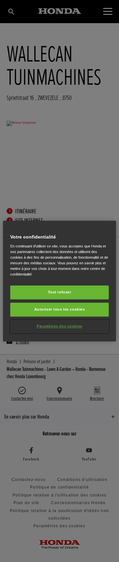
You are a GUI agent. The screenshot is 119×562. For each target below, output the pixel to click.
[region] (59, 281)
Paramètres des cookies (59, 326)
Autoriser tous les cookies (59, 310)
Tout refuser (59, 292)
